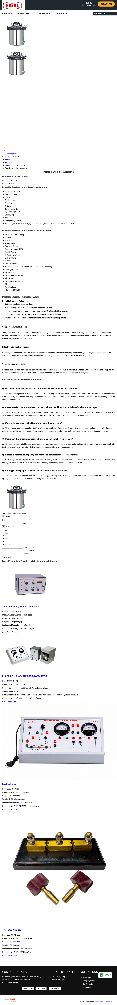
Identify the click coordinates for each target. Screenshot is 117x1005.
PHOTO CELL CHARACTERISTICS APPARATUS (24, 676)
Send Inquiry (10, 154)
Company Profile (25, 13)
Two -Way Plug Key (11, 930)
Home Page (7, 13)
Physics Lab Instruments (15, 165)
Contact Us (61, 13)
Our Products (44, 13)
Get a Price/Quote (9, 181)
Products (8, 162)
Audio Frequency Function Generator (20, 606)
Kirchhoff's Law (9, 784)
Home (7, 160)
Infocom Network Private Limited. (103, 1001)
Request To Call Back (10, 157)
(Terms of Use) (108, 999)
